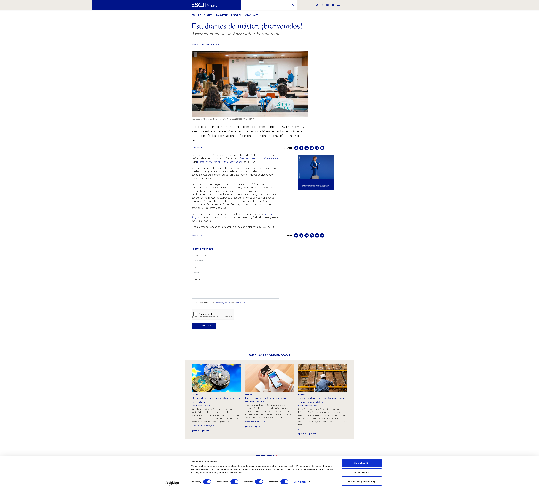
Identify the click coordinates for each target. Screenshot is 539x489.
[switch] (234, 481)
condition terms (241, 302)
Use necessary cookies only (361, 481)
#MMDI (199, 148)
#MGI (194, 148)
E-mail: (194, 267)
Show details (300, 482)
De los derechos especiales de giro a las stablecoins (216, 400)
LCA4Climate (251, 15)
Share (206, 431)
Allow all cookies (361, 463)
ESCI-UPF (196, 15)
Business (208, 15)
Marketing (222, 15)
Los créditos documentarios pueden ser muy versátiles (322, 400)
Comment (196, 279)
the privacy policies (223, 302)
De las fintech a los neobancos (265, 398)
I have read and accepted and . (221, 302)
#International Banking (201, 426)
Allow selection (361, 472)
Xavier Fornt (197, 406)
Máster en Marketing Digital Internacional (220, 161)
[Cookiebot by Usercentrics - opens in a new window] (172, 483)
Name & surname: (199, 255)
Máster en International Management (257, 158)
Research (236, 15)
